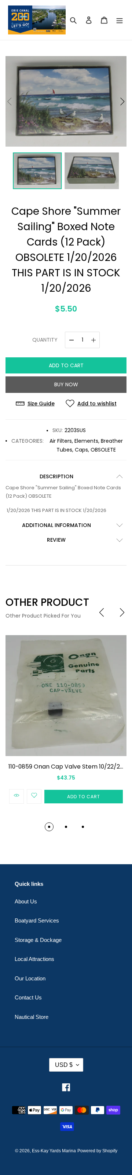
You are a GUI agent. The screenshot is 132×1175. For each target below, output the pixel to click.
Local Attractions (34, 959)
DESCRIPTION (56, 476)
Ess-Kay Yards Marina (54, 1150)
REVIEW (56, 540)
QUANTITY (45, 339)
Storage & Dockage (38, 940)
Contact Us (28, 997)
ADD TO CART (66, 365)
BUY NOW (66, 384)
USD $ (64, 1065)
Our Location (30, 978)
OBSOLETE (103, 449)
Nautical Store (31, 1017)
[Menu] (119, 20)
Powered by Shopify (97, 1150)
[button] (122, 101)
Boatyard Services (37, 920)
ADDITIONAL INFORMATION (56, 525)
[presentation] (101, 612)
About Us (26, 901)
